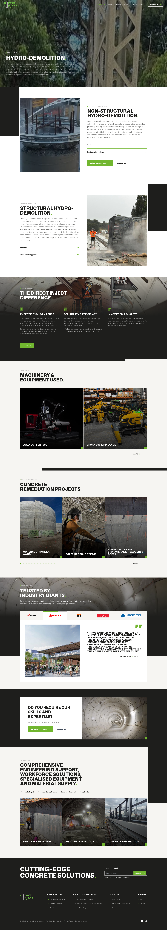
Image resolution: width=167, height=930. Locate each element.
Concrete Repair (27, 792)
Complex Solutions (86, 792)
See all (135, 563)
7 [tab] (29, 563)
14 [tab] (40, 563)
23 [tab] (54, 563)
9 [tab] (32, 563)
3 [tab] (23, 454)
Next (147, 419)
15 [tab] (42, 563)
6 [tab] (28, 454)
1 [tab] (20, 454)
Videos (126, 5)
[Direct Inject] (10, 5)
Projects (110, 5)
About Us (134, 5)
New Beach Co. (57, 921)
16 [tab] (43, 563)
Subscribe (138, 873)
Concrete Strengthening (47, 792)
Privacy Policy (126, 877)
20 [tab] (49, 563)
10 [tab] (34, 563)
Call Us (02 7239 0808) (39, 729)
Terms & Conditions (81, 921)
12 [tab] (37, 563)
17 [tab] (45, 563)
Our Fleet (119, 5)
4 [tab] (25, 454)
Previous (20, 419)
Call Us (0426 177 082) (98, 163)
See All (135, 454)
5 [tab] (26, 454)
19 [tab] (48, 563)
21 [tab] (51, 563)
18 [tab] (46, 563)
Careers (141, 5)
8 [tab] (31, 563)
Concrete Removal (68, 792)
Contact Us (154, 5)
